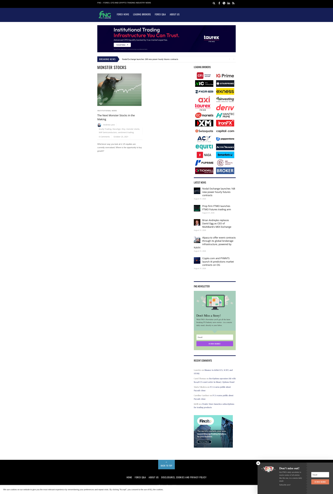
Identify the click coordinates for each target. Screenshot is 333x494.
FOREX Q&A (140, 477)
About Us (175, 14)
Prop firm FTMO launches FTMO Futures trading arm (216, 207)
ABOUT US (154, 477)
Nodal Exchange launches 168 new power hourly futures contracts (150, 59)
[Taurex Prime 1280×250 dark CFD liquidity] (166, 51)
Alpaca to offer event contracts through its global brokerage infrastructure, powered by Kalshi (215, 242)
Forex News (123, 14)
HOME (129, 477)
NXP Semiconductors (108, 132)
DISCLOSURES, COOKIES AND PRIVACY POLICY (183, 477)
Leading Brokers (142, 14)
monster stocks (132, 129)
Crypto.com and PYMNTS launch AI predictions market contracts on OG (218, 261)
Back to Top (166, 465)
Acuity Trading (105, 129)
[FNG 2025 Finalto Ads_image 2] (213, 446)
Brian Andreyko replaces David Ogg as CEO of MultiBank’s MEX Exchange (216, 223)
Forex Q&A (160, 14)
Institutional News (107, 111)
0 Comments (104, 136)
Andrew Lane (109, 124)
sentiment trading (126, 132)
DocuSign (117, 129)
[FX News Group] (104, 18)
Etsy (123, 129)
